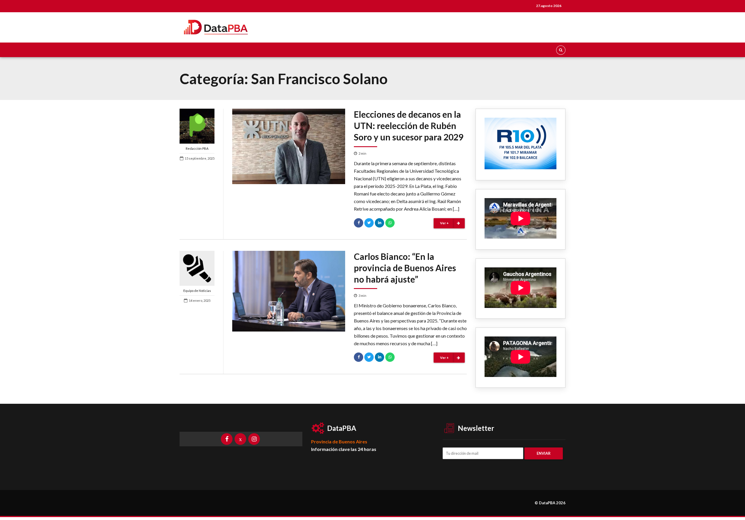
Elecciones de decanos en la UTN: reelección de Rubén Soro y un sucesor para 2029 (408, 125)
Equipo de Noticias (197, 290)
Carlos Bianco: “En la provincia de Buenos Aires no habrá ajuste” (405, 267)
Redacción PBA (197, 148)
